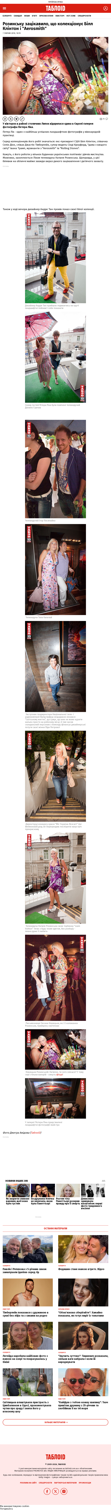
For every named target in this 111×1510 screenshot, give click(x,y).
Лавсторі (59, 16)
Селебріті (7, 16)
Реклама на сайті (28, 1483)
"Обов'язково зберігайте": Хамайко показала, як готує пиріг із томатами (81, 1314)
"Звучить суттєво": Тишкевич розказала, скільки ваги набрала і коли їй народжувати (83, 1359)
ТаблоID (35, 1132)
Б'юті (34, 16)
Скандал (18, 16)
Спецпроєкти (84, 16)
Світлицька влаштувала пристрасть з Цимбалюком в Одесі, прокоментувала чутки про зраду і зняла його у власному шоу (27, 1407)
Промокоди (85, 1483)
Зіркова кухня (46, 16)
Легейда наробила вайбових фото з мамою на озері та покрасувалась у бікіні (25, 1359)
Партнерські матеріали (65, 1483)
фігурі (59, 1074)
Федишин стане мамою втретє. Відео (81, 1269)
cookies (25, 1506)
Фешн (27, 16)
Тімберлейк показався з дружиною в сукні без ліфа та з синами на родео (25, 1314)
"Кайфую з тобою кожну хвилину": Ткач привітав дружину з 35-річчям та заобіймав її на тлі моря (83, 1405)
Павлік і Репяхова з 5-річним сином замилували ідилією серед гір (24, 1271)
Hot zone (71, 16)
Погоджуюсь (6, 1508)
